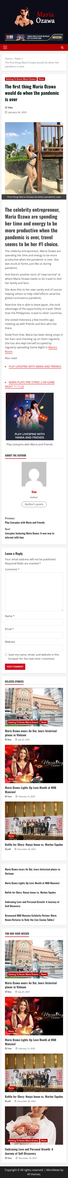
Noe (9, 739)
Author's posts (34, 504)
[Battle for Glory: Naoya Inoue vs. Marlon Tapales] (34, 821)
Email (9, 629)
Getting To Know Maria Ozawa (21, 79)
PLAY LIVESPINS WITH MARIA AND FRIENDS (35, 366)
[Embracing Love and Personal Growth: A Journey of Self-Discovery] (34, 1125)
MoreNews (53, 1170)
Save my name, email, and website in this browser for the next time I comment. (33, 657)
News (41, 79)
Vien (10, 107)
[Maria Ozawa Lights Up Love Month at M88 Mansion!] (34, 764)
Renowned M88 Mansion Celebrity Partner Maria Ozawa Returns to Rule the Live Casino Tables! (30, 918)
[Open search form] (62, 47)
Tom (9, 796)
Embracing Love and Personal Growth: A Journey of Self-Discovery (29, 1151)
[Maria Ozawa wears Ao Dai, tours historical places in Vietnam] (34, 707)
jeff (9, 849)
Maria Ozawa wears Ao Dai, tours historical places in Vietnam (31, 733)
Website (10, 642)
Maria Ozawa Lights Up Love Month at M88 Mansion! (30, 789)
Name (10, 616)
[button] (5, 47)
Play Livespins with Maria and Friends (30, 444)
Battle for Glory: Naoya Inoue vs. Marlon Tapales (34, 844)
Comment (12, 569)
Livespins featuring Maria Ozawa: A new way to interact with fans (29, 533)
